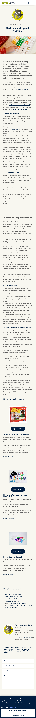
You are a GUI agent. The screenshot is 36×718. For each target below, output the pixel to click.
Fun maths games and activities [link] (14, 596)
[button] (32, 3)
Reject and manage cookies (18, 710)
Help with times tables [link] (11, 599)
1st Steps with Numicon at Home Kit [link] (19, 105)
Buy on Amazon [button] (17, 429)
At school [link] (6, 686)
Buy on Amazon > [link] (8, 456)
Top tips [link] (6, 681)
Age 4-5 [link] (23, 647)
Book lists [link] (6, 671)
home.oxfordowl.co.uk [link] (25, 637)
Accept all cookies (18, 715)
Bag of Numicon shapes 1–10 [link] (14, 557)
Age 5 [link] (29, 647)
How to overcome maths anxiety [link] (17, 603)
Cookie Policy (12, 707)
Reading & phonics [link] (9, 666)
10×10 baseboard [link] (14, 129)
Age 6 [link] (12, 649)
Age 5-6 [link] (7, 649)
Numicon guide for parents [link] (13, 594)
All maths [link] (19, 649)
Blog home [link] (7, 661)
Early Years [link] (27, 649)
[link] (8, 3)
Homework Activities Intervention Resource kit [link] (15, 496)
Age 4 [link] (17, 647)
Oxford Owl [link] (15, 24)
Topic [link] (6, 652)
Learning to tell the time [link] (12, 601)
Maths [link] (6, 651)
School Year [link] (27, 651)
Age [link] (12, 647)
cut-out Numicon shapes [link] (19, 109)
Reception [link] (18, 651)
